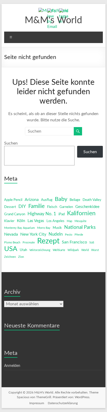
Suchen (11, 143)
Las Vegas (36, 221)
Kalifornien (81, 213)
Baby (61, 199)
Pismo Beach (12, 242)
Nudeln (56, 234)
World (85, 250)
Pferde (79, 234)
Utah (23, 250)
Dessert (10, 207)
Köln (21, 221)
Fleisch (52, 207)
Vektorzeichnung (39, 250)
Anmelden (12, 366)
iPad (61, 214)
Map (69, 221)
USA (10, 249)
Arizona (32, 200)
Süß (91, 242)
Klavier (9, 221)
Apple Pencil (13, 200)
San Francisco (74, 242)
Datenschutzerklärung (63, 403)
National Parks (80, 227)
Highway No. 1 (42, 214)
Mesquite (80, 221)
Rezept (48, 241)
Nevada (11, 234)
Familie (36, 206)
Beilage (75, 200)
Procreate (29, 242)
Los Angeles (55, 221)
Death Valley (92, 200)
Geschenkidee (87, 207)
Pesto (68, 234)
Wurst (95, 250)
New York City (33, 234)
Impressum (36, 403)
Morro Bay (43, 227)
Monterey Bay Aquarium (19, 227)
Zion (21, 256)
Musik (57, 228)
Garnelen (66, 207)
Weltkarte (59, 250)
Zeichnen (10, 256)
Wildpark (73, 250)
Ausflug (46, 200)
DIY (22, 206)
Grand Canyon (14, 214)
